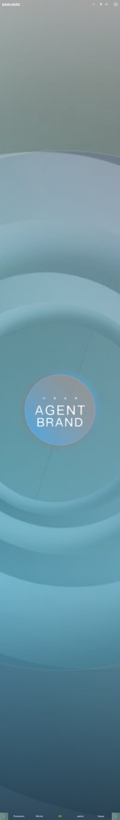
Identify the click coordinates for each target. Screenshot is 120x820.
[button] (116, 816)
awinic (80, 816)
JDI (60, 816)
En (106, 4)
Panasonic (19, 816)
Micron (39, 816)
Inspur (101, 816)
